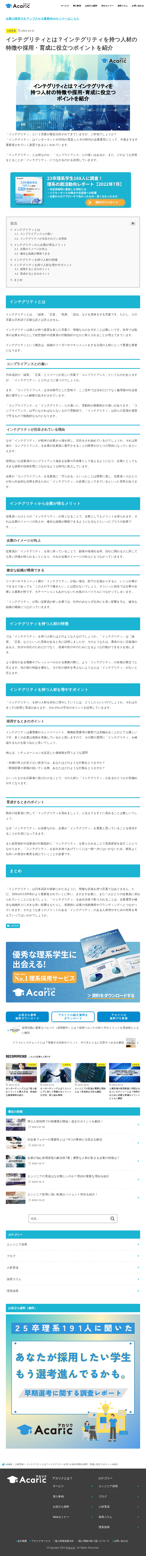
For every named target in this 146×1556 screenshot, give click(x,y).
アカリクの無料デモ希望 (119, 1016)
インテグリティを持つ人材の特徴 (36, 259)
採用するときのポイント (35, 269)
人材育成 (11, 31)
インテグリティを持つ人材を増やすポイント (43, 264)
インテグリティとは (27, 229)
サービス (65, 6)
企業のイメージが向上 (33, 249)
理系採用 (13, 1290)
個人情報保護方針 (64, 1541)
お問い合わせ (138, 6)
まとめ (18, 279)
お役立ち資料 (91, 6)
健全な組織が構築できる (35, 253)
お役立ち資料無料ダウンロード (27, 1016)
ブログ (11, 1256)
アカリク (70, 1547)
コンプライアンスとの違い (36, 233)
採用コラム (123, 6)
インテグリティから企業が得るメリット (40, 244)
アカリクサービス (41, 1541)
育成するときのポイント (35, 273)
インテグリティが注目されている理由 (43, 238)
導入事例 (77, 6)
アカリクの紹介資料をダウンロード (73, 1016)
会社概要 (22, 1541)
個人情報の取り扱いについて (94, 1541)
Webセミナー (107, 6)
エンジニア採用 (17, 1244)
